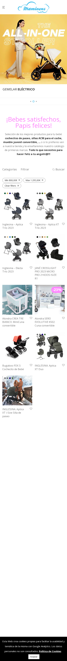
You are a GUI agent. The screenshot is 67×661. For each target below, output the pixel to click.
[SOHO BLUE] (10, 237)
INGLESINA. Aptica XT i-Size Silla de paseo (13, 413)
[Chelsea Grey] (5, 237)
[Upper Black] (15, 237)
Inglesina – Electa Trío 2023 (12, 269)
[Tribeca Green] (12, 237)
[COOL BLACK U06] (37, 237)
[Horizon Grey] (37, 193)
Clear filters (10, 185)
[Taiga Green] (42, 193)
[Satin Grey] (12, 193)
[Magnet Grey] (40, 193)
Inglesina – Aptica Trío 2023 (12, 226)
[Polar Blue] (42, 334)
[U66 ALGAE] (47, 237)
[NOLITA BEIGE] (7, 237)
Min (11, 180)
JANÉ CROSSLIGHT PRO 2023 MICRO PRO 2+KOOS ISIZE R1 (46, 273)
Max (33, 180)
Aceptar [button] (34, 656)
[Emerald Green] (5, 193)
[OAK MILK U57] (42, 237)
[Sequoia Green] (45, 334)
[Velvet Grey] (15, 193)
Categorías (9, 169)
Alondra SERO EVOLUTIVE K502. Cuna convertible (45, 322)
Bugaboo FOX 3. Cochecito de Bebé (13, 367)
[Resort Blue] (10, 193)
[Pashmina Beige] (7, 193)
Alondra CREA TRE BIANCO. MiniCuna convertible (13, 322)
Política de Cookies (50, 651)
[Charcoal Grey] (37, 334)
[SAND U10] (45, 237)
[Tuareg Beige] (45, 193)
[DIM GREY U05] (40, 237)
